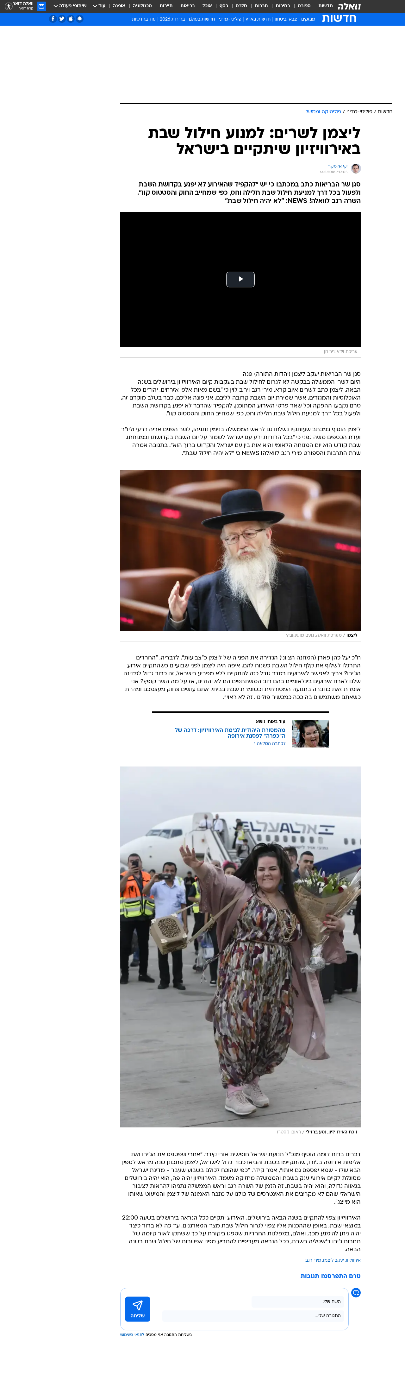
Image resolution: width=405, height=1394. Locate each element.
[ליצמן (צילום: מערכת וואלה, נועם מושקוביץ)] (240, 555)
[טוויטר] (62, 19)
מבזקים (308, 19)
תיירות (166, 6)
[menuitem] (322, 6)
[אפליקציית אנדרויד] (80, 19)
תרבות (261, 6)
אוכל (207, 6)
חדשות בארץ (258, 19)
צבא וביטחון (286, 19)
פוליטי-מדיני (230, 19)
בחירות (283, 6)
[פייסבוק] (53, 19)
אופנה (119, 6)
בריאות (187, 6)
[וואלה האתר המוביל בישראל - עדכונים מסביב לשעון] (349, 6)
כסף (224, 6)
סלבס (241, 6)
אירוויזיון (353, 1260)
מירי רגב (313, 1260)
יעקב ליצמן (333, 1260)
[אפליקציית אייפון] (71, 19)
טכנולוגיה (142, 6)
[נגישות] (9, 6)
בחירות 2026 (172, 19)
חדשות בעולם (202, 19)
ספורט (304, 6)
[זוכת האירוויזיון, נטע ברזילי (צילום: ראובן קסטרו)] (240, 952)
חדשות (325, 6)
